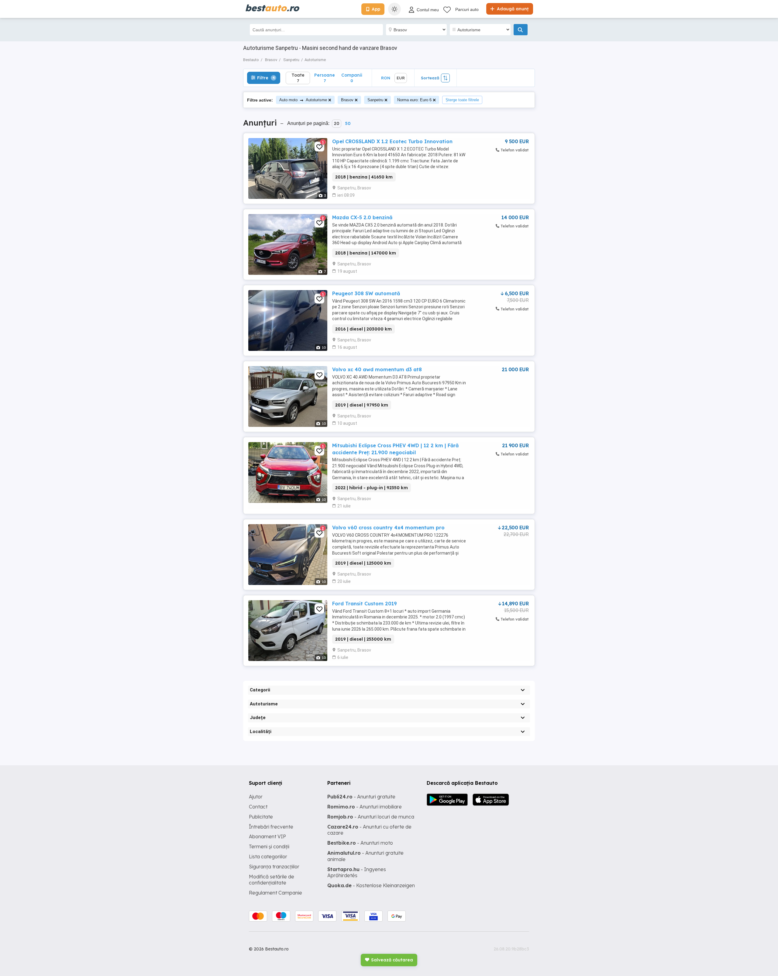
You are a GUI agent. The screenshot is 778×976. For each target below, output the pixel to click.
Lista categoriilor (268, 856)
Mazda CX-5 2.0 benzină (362, 217)
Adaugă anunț (512, 9)
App (376, 9)
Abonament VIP (267, 836)
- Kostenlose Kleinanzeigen (371, 885)
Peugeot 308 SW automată (366, 293)
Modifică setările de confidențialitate (271, 880)
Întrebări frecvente (271, 827)
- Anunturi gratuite (361, 797)
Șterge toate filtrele (462, 100)
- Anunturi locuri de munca (370, 817)
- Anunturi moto (360, 843)
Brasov (347, 100)
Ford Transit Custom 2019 (364, 603)
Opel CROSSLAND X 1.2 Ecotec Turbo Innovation (392, 141)
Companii (351, 77)
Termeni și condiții (269, 846)
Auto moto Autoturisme (303, 100)
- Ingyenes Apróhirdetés (356, 872)
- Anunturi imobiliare (364, 807)
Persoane (324, 77)
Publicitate (261, 817)
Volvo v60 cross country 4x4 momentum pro (388, 527)
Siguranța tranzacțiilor (274, 867)
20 (336, 123)
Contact (258, 807)
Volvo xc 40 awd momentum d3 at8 (377, 369)
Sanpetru (375, 100)
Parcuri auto (467, 9)
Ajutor (256, 797)
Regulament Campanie (275, 893)
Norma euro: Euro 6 (414, 100)
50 (347, 123)
